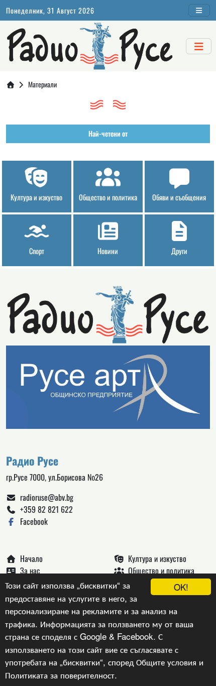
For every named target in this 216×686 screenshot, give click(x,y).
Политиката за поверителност (60, 674)
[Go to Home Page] (10, 84)
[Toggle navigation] (199, 10)
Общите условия (166, 661)
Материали (42, 84)
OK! (181, 587)
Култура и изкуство (155, 558)
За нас (28, 570)
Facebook (32, 521)
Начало (29, 558)
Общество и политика (159, 570)
